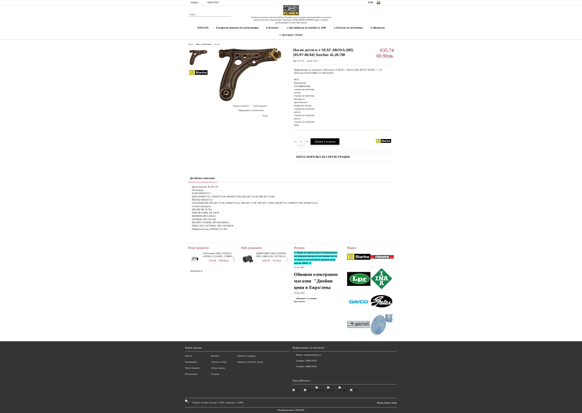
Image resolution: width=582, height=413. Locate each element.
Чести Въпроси (192, 368)
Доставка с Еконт (292, 35)
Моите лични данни (387, 402)
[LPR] (359, 279)
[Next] (233, 260)
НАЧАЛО (203, 27)
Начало (190, 44)
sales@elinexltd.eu (312, 355)
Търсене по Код (219, 362)
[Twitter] (392, 2)
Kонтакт (274, 27)
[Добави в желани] (299, 135)
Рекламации (191, 362)
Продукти (379, 27)
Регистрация (191, 374)
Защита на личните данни (250, 362)
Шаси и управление (203, 44)
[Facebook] (387, 2)
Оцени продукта (260, 106)
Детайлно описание (202, 178)
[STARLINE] (359, 257)
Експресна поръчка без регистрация (237, 27)
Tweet (265, 116)
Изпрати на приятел (241, 106)
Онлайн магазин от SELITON (291, 410)
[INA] (382, 279)
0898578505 (213, 2)
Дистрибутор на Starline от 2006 (307, 27)
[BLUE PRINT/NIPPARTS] (382, 324)
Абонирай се (196, 271)
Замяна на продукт (246, 356)
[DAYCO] (359, 302)
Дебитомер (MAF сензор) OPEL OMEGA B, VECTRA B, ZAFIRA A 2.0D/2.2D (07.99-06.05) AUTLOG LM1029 (271, 255)
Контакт (215, 356)
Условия (215, 374)
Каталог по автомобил (349, 27)
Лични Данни (218, 368)
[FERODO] (382, 257)
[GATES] (382, 302)
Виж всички (299, 301)
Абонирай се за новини (306, 298)
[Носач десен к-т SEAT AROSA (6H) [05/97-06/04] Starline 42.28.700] (250, 100)
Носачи (216, 44)
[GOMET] (359, 324)
